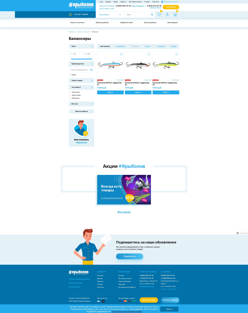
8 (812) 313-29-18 (154, 6)
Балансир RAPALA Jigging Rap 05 (137, 84)
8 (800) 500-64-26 (123, 6)
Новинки (173, 46)
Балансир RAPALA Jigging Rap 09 (165, 84)
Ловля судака (76, 95)
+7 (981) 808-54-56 (168, 278)
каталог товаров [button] (81, 14)
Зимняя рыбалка (150, 22)
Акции (116, 2)
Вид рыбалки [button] (104, 15)
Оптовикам (171, 7)
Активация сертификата (127, 287)
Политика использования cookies (127, 311)
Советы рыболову (124, 281)
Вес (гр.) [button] (74, 104)
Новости (123, 2)
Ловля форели (172, 22)
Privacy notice (243, 233)
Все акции (124, 212)
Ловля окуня (76, 92)
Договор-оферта (74, 287)
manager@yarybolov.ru (147, 286)
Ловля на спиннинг (77, 22)
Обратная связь (149, 300)
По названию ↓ (120, 46)
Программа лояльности (171, 2)
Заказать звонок (155, 7)
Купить (110, 92)
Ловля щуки (75, 98)
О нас (101, 2)
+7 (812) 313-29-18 (146, 278)
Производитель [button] (77, 64)
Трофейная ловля (126, 22)
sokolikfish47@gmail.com (169, 289)
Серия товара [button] (76, 80)
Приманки (87, 31)
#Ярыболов (72, 31)
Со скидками (161, 46)
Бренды (108, 2)
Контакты (155, 2)
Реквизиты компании (76, 283)
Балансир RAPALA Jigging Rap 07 (109, 84)
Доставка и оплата (135, 2)
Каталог (80, 31)
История (100, 275)
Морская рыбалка (102, 22)
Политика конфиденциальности (79, 279)
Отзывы (147, 2)
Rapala (74, 75)
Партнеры (121, 284)
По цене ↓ (148, 46)
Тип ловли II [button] (76, 87)
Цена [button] (73, 46)
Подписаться (129, 256)
